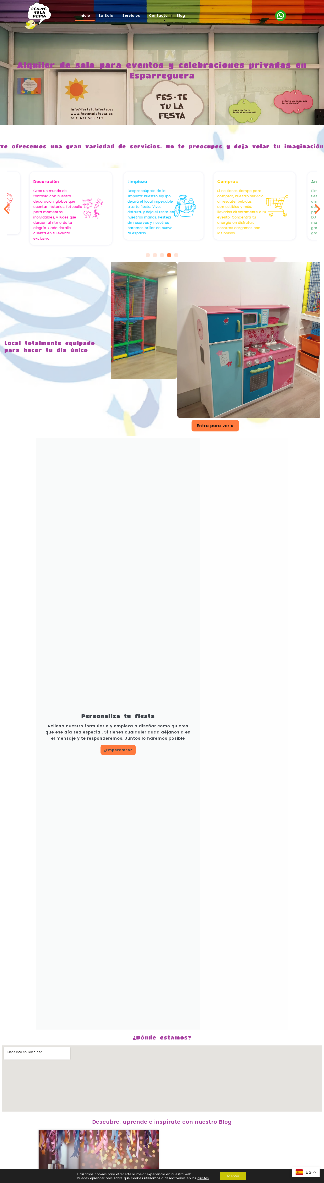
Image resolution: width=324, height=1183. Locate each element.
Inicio (85, 15)
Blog (181, 15)
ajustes (203, 1178)
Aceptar (233, 1176)
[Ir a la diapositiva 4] (169, 255)
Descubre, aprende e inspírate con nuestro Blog (162, 1121)
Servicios (131, 15)
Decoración (46, 181)
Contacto (158, 15)
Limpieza (137, 181)
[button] (6, 209)
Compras (227, 181)
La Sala (106, 15)
